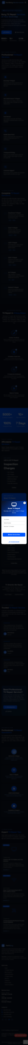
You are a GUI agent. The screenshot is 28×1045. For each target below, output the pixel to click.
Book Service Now (14, 534)
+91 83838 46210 (14, 542)
